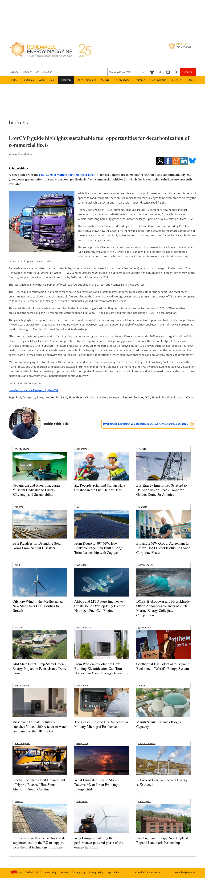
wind (17, 564)
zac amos (20, 506)
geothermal (144, 627)
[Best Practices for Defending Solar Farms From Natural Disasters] (39, 528)
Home (14, 79)
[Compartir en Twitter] (160, 161)
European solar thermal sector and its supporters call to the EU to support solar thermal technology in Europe (39, 842)
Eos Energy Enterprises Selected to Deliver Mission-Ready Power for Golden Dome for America (161, 490)
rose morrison (83, 627)
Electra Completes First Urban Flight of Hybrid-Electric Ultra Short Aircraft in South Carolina (38, 784)
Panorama (28, 79)
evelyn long (82, 743)
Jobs (37, 71)
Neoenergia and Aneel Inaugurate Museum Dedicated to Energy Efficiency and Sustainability (36, 490)
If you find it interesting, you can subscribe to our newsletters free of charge (145, 423)
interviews (81, 801)
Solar (52, 79)
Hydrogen (140, 79)
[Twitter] (160, 72)
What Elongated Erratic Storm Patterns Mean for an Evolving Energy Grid (96, 784)
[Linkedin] (144, 72)
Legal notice (113, 872)
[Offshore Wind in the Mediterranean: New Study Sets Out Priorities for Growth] (39, 589)
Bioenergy (66, 79)
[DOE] (163, 586)
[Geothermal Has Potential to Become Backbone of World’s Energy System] (163, 649)
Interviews (177, 79)
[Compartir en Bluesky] (192, 161)
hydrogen (81, 564)
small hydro (144, 801)
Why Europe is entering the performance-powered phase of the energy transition (98, 842)
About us (47, 71)
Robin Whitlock (18, 168)
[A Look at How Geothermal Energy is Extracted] (163, 767)
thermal (19, 801)
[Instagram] (168, 72)
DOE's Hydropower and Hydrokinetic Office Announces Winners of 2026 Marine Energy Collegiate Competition (163, 608)
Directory (27, 71)
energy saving (22, 448)
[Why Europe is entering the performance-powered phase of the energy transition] (101, 823)
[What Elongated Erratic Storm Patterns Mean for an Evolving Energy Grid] (101, 762)
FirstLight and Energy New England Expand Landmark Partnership (162, 840)
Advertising (50, 872)
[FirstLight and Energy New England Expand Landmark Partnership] (163, 826)
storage (142, 448)
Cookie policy (78, 872)
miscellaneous (22, 685)
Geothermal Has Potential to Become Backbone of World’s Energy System (162, 666)
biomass (19, 627)
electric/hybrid (22, 743)
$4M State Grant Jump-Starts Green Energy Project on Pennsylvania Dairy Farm (39, 668)
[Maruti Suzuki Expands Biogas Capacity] (163, 709)
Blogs (191, 79)
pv (77, 506)
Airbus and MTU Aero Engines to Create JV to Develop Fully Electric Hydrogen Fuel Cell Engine (99, 606)
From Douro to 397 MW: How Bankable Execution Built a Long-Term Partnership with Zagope (98, 548)
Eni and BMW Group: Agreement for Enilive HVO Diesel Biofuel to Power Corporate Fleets (163, 548)
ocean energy (145, 564)
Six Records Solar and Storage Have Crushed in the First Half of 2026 (100, 487)
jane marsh (82, 685)
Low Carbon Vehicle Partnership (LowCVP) (69, 174)
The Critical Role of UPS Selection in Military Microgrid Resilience (101, 724)
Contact (64, 872)
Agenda (14, 71)
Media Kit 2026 (33, 872)
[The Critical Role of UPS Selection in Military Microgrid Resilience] (101, 707)
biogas (141, 685)
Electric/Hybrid (158, 79)
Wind (42, 79)
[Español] (180, 45)
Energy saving (122, 79)
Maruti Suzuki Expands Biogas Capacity (158, 724)
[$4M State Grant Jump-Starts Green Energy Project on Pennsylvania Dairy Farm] (39, 645)
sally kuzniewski (147, 743)
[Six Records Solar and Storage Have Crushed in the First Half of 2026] (101, 470)
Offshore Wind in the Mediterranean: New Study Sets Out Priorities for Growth (38, 606)
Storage (105, 79)
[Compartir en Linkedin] (184, 161)
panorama (81, 448)
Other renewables (86, 79)
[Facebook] (136, 72)
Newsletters (188, 71)
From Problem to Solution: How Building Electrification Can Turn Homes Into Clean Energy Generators (101, 668)
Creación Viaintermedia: (148, 872)
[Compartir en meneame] (176, 161)
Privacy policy (96, 872)
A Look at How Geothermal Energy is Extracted (161, 782)
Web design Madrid (185, 872)
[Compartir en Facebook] (168, 161)
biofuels (142, 506)
